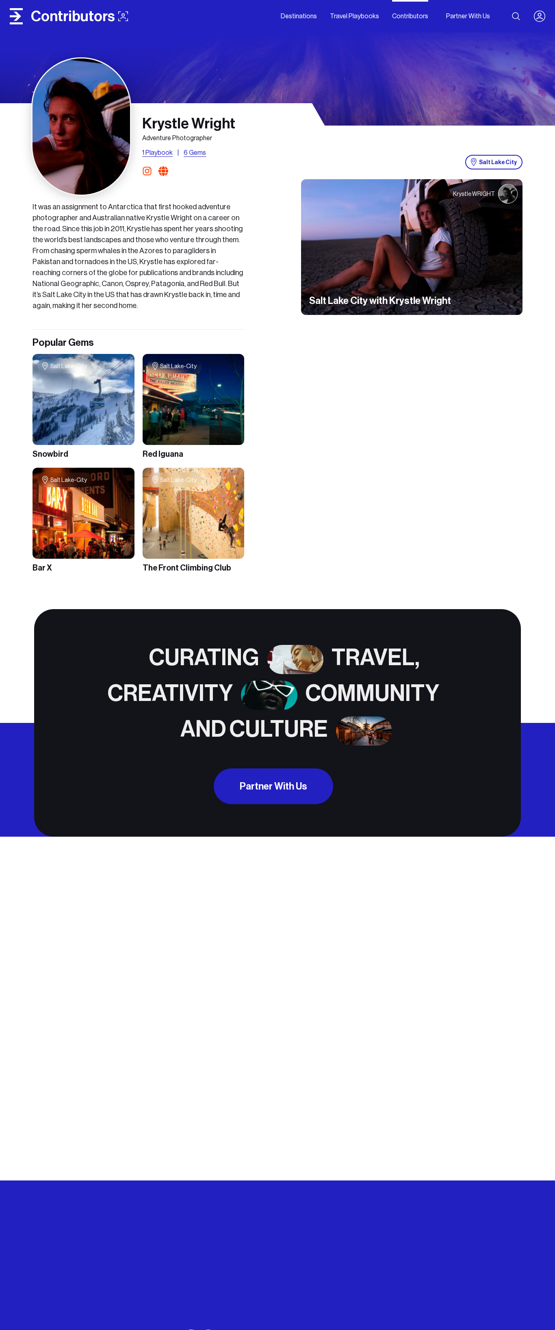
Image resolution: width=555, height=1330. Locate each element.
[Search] (516, 16)
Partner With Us (273, 786)
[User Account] (543, 16)
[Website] (163, 171)
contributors (73, 16)
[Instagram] (148, 171)
